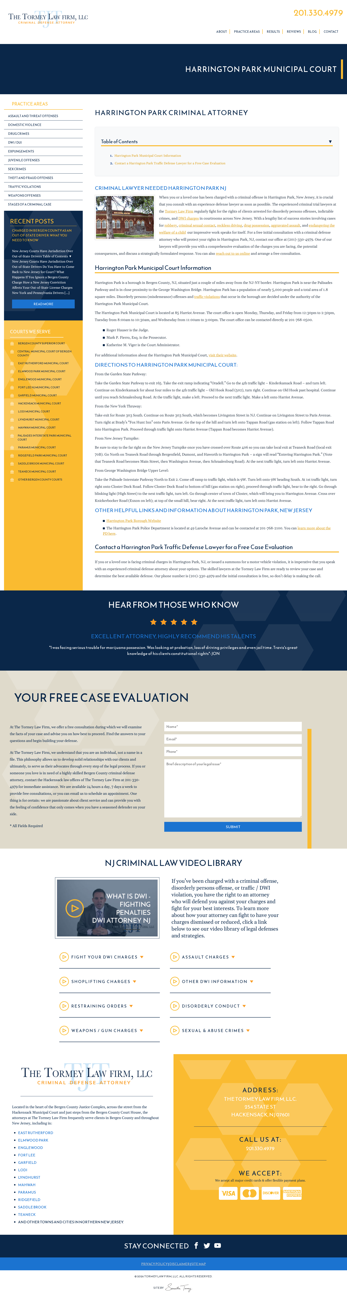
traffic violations (207, 297)
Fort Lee (26, 1155)
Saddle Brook (32, 1207)
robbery (170, 225)
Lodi (22, 1170)
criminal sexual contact (197, 225)
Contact (331, 31)
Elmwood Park (33, 1140)
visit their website (222, 355)
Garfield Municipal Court (37, 395)
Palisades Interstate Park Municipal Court (44, 438)
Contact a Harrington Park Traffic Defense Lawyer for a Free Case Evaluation (170, 163)
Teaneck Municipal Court (37, 472)
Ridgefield (29, 1199)
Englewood (30, 1147)
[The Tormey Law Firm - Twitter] (207, 1245)
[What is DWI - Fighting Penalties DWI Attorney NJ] (107, 937)
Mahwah (27, 1185)
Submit (233, 827)
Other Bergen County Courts (40, 480)
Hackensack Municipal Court (39, 403)
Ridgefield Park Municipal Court (42, 455)
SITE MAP (198, 1263)
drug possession (256, 225)
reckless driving (229, 225)
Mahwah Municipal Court (37, 428)
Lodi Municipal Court (34, 411)
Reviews (294, 31)
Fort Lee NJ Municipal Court (39, 387)
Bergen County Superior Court (41, 343)
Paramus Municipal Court (37, 447)
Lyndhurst (29, 1177)
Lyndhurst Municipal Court (38, 419)
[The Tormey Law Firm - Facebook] (196, 1245)
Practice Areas (247, 31)
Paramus (27, 1192)
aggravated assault (285, 225)
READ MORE (43, 304)
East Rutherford (35, 1132)
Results (273, 31)
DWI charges (188, 218)
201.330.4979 (318, 12)
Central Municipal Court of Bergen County (44, 353)
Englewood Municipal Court (40, 379)
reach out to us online (233, 253)
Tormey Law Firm (179, 211)
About (221, 31)
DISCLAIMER (179, 1263)
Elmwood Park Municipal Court (41, 371)
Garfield (27, 1162)
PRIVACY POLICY (154, 1263)
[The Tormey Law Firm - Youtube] (217, 1245)
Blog (312, 31)
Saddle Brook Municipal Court (41, 463)
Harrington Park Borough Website (133, 521)
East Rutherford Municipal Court (43, 363)
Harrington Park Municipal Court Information (147, 156)
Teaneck (27, 1214)
